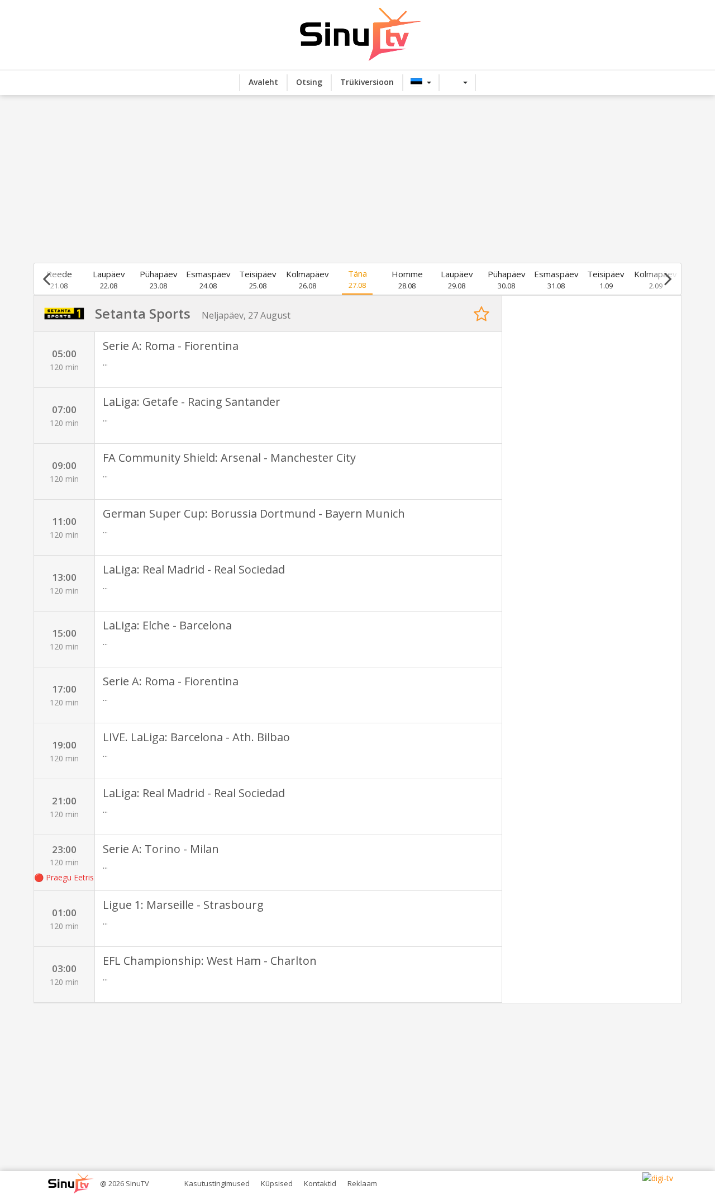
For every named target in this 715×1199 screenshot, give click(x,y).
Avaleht (263, 82)
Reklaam (362, 1183)
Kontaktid (320, 1183)
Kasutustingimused (217, 1183)
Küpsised (277, 1183)
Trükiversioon (367, 82)
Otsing (309, 82)
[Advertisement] (357, 179)
